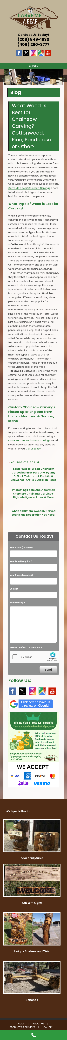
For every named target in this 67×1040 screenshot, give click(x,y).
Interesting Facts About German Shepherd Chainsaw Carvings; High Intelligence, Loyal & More (33, 493)
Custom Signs (32, 903)
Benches (32, 1000)
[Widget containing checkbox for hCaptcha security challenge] (34, 657)
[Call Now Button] (33, 1035)
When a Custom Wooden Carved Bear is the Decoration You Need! (33, 512)
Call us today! (33, 448)
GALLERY (48, 1027)
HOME (21, 1023)
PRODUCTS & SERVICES (22, 1027)
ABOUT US (38, 1023)
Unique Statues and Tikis (32, 951)
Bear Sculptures (31, 858)
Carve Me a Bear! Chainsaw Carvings (29, 188)
